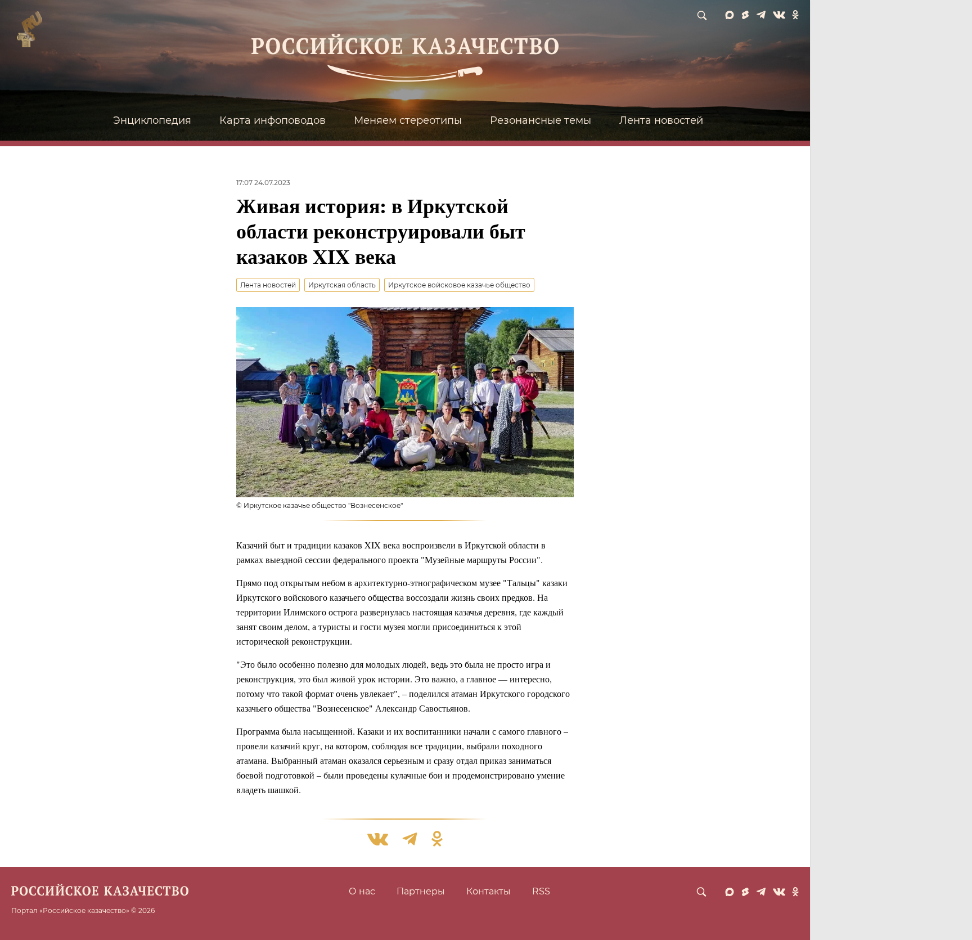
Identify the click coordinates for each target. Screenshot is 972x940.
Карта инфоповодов (272, 120)
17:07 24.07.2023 (263, 182)
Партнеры (421, 891)
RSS (541, 891)
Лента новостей (661, 120)
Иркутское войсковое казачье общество (459, 285)
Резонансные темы (540, 120)
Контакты (488, 891)
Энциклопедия (152, 120)
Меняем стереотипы (408, 120)
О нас (362, 891)
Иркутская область (342, 285)
